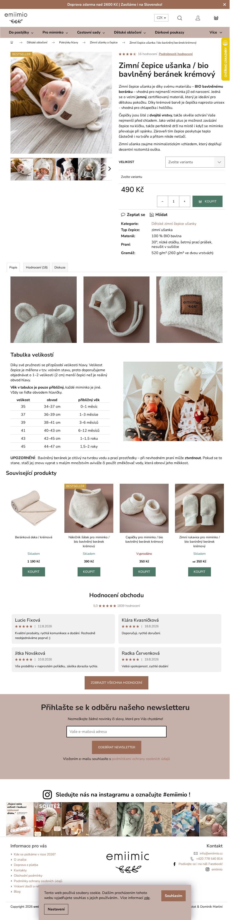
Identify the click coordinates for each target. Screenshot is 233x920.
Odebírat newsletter (116, 747)
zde (147, 897)
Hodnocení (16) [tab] (37, 267)
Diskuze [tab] (59, 267)
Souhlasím (173, 895)
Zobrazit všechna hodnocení (116, 683)
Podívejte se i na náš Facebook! (201, 864)
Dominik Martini (211, 906)
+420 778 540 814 (209, 859)
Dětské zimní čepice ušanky (174, 223)
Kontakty (20, 870)
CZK (160, 18)
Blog (17, 891)
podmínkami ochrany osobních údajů (141, 758)
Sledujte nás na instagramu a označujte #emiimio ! (123, 795)
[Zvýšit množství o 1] (184, 201)
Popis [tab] (13, 267)
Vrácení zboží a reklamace (32, 886)
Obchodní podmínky (28, 875)
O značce (20, 859)
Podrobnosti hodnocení (176, 54)
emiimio (217, 869)
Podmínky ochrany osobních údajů (38, 881)
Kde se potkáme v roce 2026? (35, 854)
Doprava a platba (26, 865)
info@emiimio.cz (211, 853)
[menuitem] (21, 32)
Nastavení (56, 909)
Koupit (210, 201)
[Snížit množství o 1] (162, 201)
